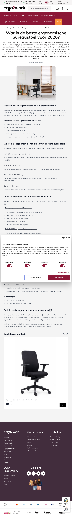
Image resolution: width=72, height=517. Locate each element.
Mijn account (54, 445)
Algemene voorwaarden (48, 512)
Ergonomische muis (47, 15)
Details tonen (62, 272)
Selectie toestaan (35, 277)
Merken (6, 454)
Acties (59, 22)
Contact (29, 442)
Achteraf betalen (32, 451)
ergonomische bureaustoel (19, 110)
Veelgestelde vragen (33, 439)
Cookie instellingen (62, 512)
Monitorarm (23, 22)
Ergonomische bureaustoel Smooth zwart (18, 208)
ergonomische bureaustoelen (50, 324)
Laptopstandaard (9, 22)
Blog (5, 484)
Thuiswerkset (47, 22)
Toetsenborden (32, 15)
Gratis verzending (32, 448)
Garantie (29, 445)
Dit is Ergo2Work (9, 475)
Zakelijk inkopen (55, 439)
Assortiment (8, 481)
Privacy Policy (37, 512)
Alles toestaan (58, 277)
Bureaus (6, 15)
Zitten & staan (18, 15)
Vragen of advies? (11, 1)
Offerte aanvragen (55, 437)
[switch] (27, 265)
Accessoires (35, 22)
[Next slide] (67, 334)
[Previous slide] (64, 334)
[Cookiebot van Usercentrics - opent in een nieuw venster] (62, 238)
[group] (36, 373)
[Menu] (69, 498)
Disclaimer (30, 513)
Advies (6, 478)
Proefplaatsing (54, 442)
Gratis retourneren (32, 437)
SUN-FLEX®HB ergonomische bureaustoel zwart (21, 229)
